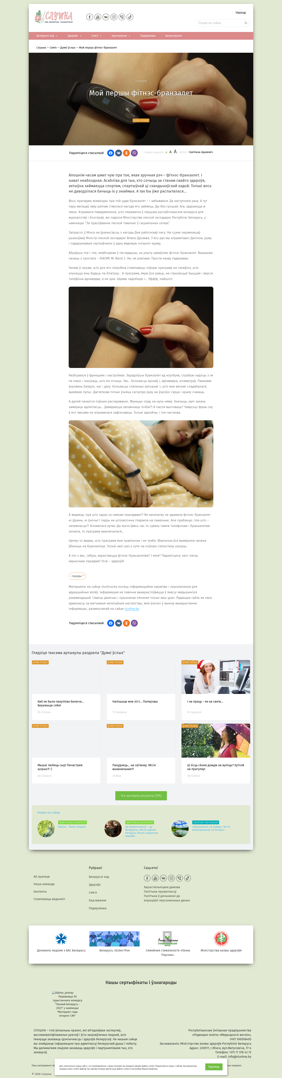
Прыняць (213, 1066)
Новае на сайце (48, 812)
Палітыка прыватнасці (160, 891)
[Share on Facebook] (110, 153)
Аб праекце (42, 876)
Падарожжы (148, 35)
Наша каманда (44, 884)
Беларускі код (45, 35)
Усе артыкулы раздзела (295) (141, 795)
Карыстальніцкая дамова (162, 887)
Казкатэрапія (173, 35)
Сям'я (94, 35)
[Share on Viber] (134, 153)
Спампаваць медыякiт (49, 899)
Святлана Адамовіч (201, 152)
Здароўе (73, 35)
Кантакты (40, 891)
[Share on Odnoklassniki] (126, 153)
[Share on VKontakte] (118, 153)
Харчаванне (119, 35)
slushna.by (132, 609)
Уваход (241, 12)
